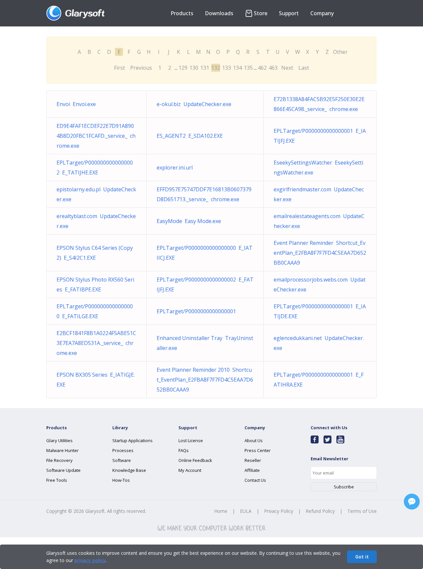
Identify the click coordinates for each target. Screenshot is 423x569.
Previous (141, 67)
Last (303, 67)
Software (121, 460)
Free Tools (56, 480)
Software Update (63, 470)
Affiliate (252, 470)
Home (220, 511)
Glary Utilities (59, 440)
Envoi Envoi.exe (76, 104)
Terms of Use (362, 511)
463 (273, 67)
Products (182, 13)
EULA (245, 511)
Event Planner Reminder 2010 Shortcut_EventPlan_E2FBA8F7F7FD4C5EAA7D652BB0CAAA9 (205, 379)
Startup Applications (132, 440)
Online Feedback (195, 460)
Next (287, 67)
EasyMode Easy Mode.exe (189, 221)
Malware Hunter (62, 450)
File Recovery (59, 460)
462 (262, 67)
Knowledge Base (129, 470)
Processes (123, 450)
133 (226, 67)
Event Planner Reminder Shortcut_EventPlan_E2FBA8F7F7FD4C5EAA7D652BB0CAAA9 (320, 252)
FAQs (183, 450)
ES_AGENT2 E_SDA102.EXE (190, 135)
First (119, 67)
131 (204, 67)
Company (322, 13)
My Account (189, 470)
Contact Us (255, 480)
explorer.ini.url (176, 167)
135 (248, 67)
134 (237, 67)
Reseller (253, 460)
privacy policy (90, 560)
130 (193, 67)
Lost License (190, 440)
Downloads (219, 13)
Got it (362, 556)
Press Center (258, 450)
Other (340, 52)
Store (260, 13)
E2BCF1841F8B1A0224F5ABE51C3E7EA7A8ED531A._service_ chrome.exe (96, 343)
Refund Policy (320, 511)
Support (289, 13)
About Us (254, 440)
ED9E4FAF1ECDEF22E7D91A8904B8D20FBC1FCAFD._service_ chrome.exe (96, 135)
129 (182, 67)
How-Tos (121, 480)
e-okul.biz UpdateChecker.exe (194, 104)
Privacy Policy (278, 511)
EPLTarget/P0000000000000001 (198, 311)
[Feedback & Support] (412, 502)
